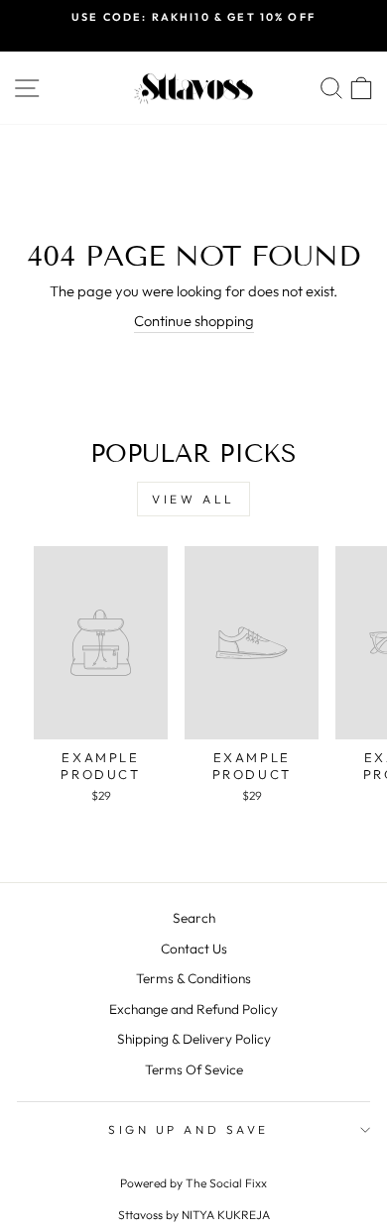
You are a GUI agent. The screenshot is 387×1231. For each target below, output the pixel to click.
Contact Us (194, 948)
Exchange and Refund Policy (193, 1009)
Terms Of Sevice (194, 1069)
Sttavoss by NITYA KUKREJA (194, 1214)
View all (193, 499)
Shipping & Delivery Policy (194, 1039)
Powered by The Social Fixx (193, 1182)
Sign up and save (188, 1129)
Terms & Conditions (193, 978)
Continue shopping (194, 320)
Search (194, 918)
